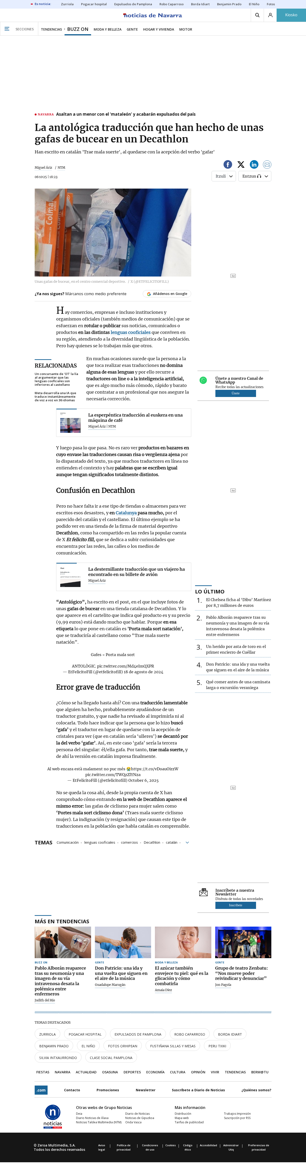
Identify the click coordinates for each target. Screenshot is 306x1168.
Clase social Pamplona (111, 1057)
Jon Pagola (223, 985)
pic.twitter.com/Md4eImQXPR (125, 666)
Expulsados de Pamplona (138, 1034)
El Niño (88, 1046)
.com (41, 1090)
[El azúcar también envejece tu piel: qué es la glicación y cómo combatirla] (183, 942)
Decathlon (152, 842)
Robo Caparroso (189, 1034)
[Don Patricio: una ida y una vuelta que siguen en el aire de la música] (123, 942)
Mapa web (182, 1118)
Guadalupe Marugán (110, 985)
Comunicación (68, 842)
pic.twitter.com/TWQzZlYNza (113, 774)
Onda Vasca (133, 1122)
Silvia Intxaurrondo (58, 1057)
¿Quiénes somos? (256, 1090)
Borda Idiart (230, 1034)
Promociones (108, 1090)
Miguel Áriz (43, 168)
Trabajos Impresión (237, 1114)
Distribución (183, 1114)
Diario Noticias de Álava (92, 1118)
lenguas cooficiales (99, 842)
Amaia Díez (163, 990)
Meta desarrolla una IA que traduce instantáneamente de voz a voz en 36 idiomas (55, 396)
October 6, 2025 (143, 780)
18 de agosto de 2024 (143, 671)
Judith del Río (45, 1000)
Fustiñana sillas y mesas (173, 1046)
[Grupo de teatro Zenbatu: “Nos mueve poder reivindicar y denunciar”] (243, 942)
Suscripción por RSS (237, 1118)
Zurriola (47, 1034)
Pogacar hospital (85, 1034)
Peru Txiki (217, 1046)
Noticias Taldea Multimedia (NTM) (98, 1122)
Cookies (170, 1145)
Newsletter (145, 1090)
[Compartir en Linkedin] (254, 165)
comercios (129, 842)
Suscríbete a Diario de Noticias (198, 1090)
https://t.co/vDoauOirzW (154, 768)
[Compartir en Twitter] (241, 165)
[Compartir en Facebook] (228, 165)
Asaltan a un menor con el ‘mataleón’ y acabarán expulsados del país (126, 114)
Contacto (72, 1090)
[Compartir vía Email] (267, 165)
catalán (171, 842)
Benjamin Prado (54, 1046)
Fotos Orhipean (122, 1046)
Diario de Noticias (137, 1114)
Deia (79, 1114)
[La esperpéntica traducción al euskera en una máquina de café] (70, 423)
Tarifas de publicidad (189, 1122)
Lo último (209, 591)
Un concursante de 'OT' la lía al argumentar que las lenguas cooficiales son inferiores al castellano (56, 379)
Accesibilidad (208, 1145)
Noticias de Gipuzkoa (139, 1118)
